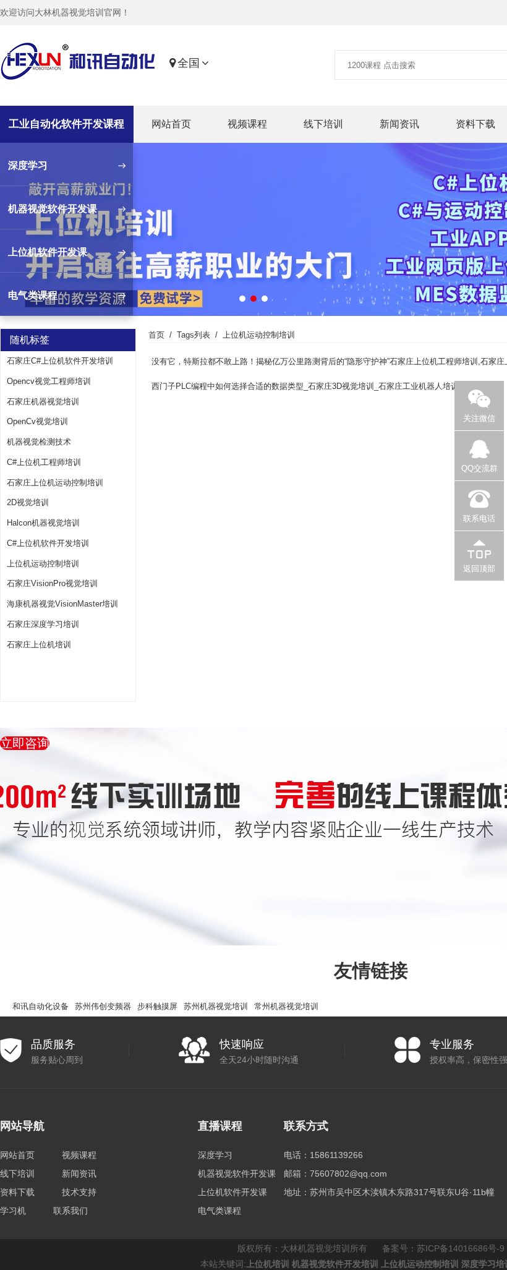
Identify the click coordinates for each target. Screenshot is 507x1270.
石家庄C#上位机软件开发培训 (60, 360)
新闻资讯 (399, 124)
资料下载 (17, 1192)
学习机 (13, 1211)
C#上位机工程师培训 (44, 462)
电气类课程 (219, 1211)
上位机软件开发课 (232, 1192)
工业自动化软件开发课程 (66, 124)
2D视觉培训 (28, 502)
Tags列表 (193, 334)
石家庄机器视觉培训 (43, 401)
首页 (156, 334)
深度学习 (215, 1155)
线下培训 (323, 124)
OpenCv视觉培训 (37, 421)
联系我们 (70, 1211)
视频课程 (247, 124)
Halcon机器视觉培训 (43, 522)
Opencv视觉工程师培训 (49, 381)
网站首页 (171, 124)
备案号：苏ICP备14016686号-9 (443, 1248)
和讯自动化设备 (40, 1006)
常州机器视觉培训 (286, 1006)
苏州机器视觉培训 (216, 1006)
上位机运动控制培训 (43, 563)
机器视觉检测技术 (39, 441)
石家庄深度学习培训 (43, 624)
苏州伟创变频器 (103, 1006)
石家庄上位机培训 (39, 644)
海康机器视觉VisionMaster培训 (62, 603)
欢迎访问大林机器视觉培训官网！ (65, 12)
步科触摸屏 (157, 1006)
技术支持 (79, 1192)
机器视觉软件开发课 (237, 1173)
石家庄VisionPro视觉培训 (52, 583)
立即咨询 (24, 743)
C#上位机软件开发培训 (48, 543)
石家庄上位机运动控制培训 (55, 482)
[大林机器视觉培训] (77, 64)
